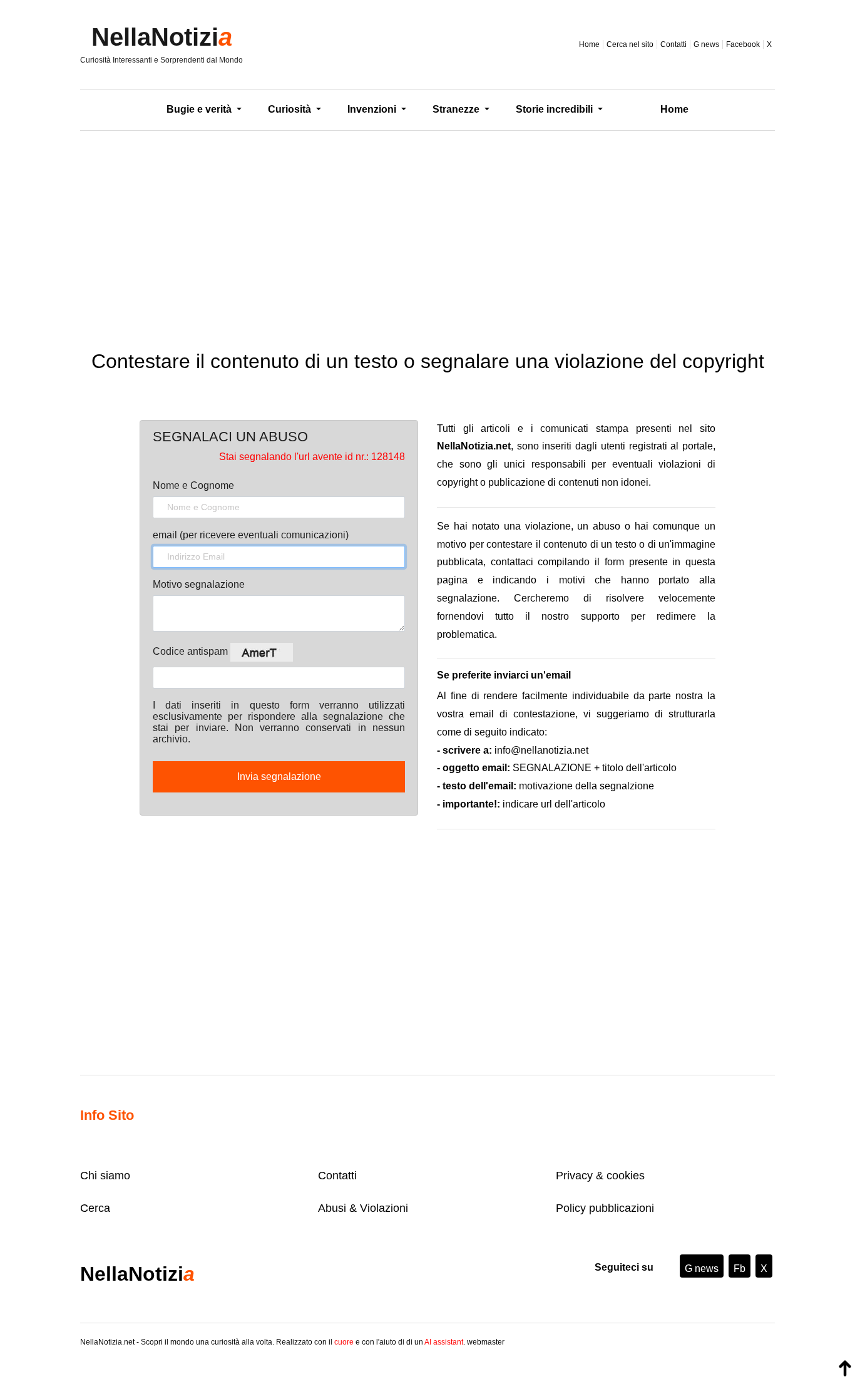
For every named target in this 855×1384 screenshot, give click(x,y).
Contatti (673, 44)
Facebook (743, 44)
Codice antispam (191, 651)
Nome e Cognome (193, 485)
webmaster (485, 1342)
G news (706, 44)
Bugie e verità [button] (200, 109)
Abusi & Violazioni (363, 1208)
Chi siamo (105, 1175)
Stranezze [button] (457, 109)
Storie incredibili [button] (555, 109)
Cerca (95, 1208)
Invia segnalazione (279, 776)
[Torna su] (845, 1368)
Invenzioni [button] (373, 109)
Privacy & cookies (600, 1175)
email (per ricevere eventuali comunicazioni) (251, 535)
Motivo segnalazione (199, 584)
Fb (739, 1268)
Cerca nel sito (630, 44)
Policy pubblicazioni (605, 1208)
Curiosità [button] (291, 109)
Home (589, 44)
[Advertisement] (427, 231)
